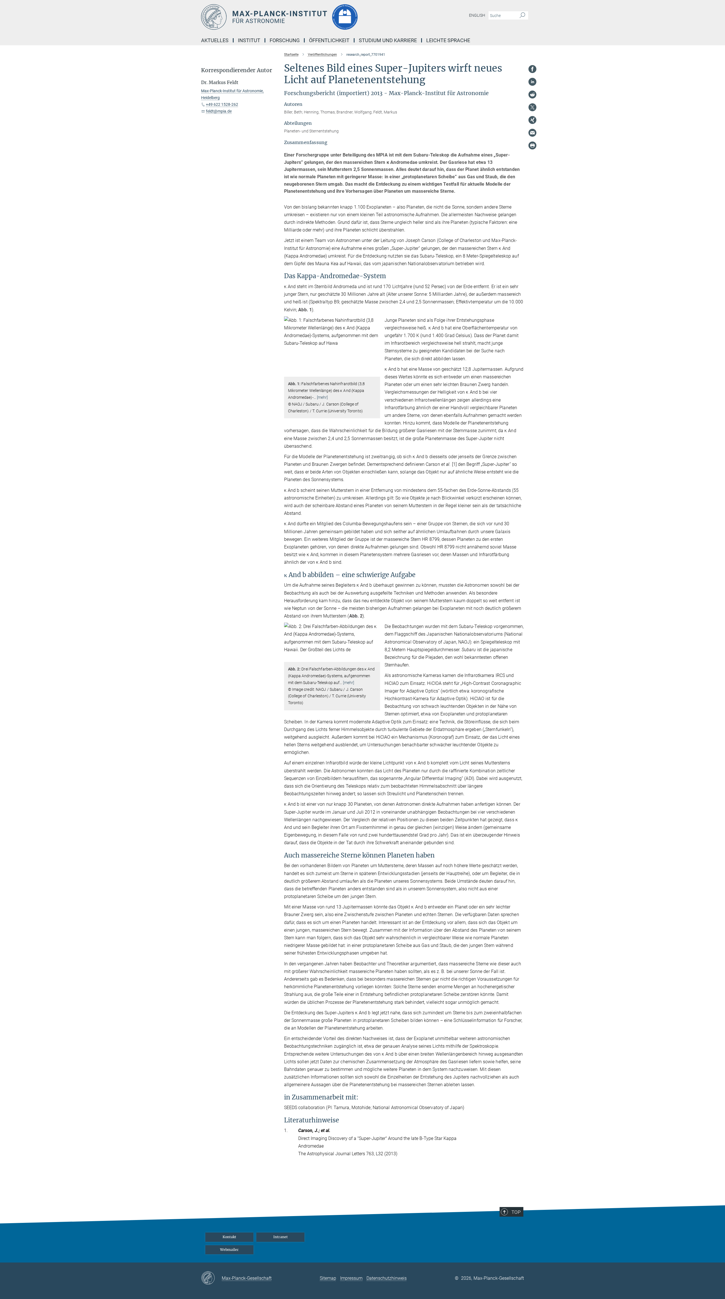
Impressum (351, 1278)
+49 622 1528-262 (222, 104)
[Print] (532, 145)
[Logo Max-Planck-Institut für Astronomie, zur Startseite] (307, 17)
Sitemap (328, 1278)
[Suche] (522, 16)
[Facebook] (532, 69)
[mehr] (322, 397)
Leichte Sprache (448, 40)
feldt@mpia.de (219, 111)
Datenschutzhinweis (386, 1278)
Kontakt (229, 1237)
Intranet (280, 1237)
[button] (375, 372)
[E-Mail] (532, 132)
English (477, 15)
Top (516, 1212)
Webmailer (229, 1249)
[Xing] (532, 120)
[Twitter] (532, 107)
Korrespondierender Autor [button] (236, 70)
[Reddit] (532, 94)
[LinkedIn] (532, 82)
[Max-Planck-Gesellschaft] (211, 1278)
